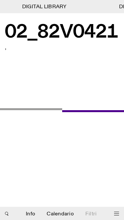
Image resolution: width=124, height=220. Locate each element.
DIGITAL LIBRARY (44, 6)
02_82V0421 (61, 32)
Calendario (60, 213)
